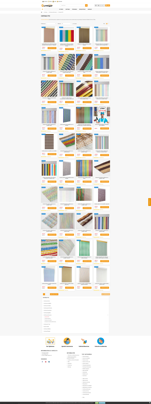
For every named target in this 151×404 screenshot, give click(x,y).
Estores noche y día (86, 361)
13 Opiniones (48, 131)
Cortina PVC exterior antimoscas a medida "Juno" (84, 204)
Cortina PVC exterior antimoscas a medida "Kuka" (66, 231)
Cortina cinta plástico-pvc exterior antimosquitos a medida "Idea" (101, 72)
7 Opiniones (83, 184)
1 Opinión (65, 210)
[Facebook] (42, 362)
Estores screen (85, 359)
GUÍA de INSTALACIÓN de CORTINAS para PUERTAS (102, 125)
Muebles (90, 9)
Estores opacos (85, 363)
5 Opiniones (66, 184)
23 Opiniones (101, 157)
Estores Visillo (46, 326)
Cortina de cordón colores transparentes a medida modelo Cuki (67, 98)
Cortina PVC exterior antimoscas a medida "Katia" (101, 231)
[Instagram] (49, 362)
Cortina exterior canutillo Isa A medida (49, 150)
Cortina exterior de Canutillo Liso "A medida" (66, 125)
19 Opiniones (101, 50)
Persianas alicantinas (87, 365)
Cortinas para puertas (87, 392)
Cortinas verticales (47, 305)
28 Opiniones (48, 50)
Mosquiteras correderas (87, 387)
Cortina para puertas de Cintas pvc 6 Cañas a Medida (84, 257)
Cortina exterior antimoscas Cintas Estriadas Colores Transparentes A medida (66, 45)
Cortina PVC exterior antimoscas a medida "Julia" (101, 178)
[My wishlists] (96, 5)
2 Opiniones (66, 78)
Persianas (74, 9)
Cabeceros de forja (86, 382)
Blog (83, 397)
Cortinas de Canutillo (48, 320)
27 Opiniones (48, 184)
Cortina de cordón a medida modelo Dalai (84, 72)
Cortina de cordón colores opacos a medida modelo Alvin (66, 72)
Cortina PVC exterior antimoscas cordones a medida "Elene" (102, 151)
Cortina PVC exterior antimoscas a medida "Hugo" (49, 72)
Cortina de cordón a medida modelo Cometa (84, 44)
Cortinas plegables (47, 312)
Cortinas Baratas (86, 394)
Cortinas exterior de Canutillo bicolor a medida (66, 178)
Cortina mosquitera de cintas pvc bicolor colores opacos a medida (102, 257)
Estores (61, 9)
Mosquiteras (82, 9)
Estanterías (85, 372)
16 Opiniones (66, 131)
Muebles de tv (85, 373)
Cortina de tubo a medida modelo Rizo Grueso (49, 284)
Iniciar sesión (101, 5)
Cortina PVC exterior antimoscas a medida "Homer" (84, 151)
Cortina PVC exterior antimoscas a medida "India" (84, 231)
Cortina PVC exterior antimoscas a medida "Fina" (66, 204)
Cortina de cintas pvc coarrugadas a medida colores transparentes (102, 44)
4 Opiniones (48, 78)
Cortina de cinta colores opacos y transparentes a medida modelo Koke (84, 125)
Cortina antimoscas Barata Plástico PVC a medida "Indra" (84, 98)
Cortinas (67, 9)
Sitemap (69, 366)
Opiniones (69, 363)
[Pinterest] (45, 362)
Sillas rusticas (85, 378)
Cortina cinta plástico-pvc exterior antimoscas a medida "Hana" (101, 98)
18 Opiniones (66, 157)
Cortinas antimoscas (45, 19)
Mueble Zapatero (86, 368)
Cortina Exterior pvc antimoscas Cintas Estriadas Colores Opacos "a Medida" (49, 44)
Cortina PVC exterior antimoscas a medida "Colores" (66, 257)
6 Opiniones (83, 78)
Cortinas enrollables (47, 303)
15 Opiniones (83, 50)
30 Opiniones (66, 51)
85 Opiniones (101, 104)
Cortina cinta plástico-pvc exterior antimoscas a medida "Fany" (49, 178)
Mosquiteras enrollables (87, 385)
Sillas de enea (85, 380)
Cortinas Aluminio (48, 318)
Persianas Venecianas (87, 366)
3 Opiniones (83, 157)
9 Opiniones (83, 263)
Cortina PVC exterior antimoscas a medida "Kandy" (49, 231)
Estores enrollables (86, 358)
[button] (149, 202)
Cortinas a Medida (47, 328)
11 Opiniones (48, 156)
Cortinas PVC (47, 316)
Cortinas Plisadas (47, 331)
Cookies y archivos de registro (73, 359)
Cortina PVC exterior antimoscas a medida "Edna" (49, 125)
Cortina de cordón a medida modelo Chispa (49, 98)
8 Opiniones (66, 104)
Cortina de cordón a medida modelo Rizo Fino (66, 284)
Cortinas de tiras (86, 390)
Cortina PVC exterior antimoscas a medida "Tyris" (49, 204)
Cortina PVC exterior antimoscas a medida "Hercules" (49, 257)
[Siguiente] (48, 294)
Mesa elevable (85, 370)
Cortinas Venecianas (47, 310)
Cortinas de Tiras (47, 324)
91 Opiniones (83, 104)
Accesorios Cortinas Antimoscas (50, 321)
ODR (68, 361)
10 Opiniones (83, 131)
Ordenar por (43, 23)
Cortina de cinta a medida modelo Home (84, 178)
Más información (102, 402)
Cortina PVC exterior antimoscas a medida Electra (66, 151)
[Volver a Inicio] (41, 12)
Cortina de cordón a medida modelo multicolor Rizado (84, 284)
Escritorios (85, 375)
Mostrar (59, 23)
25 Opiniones (101, 78)
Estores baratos (86, 356)
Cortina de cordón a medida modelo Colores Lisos (102, 284)
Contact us (70, 365)
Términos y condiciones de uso (73, 355)
